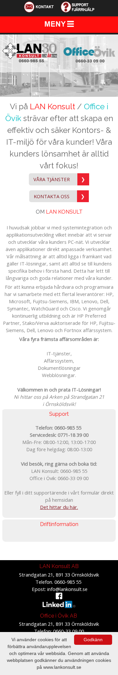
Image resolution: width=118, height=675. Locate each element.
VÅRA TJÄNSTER (59, 179)
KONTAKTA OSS (59, 196)
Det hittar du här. (59, 507)
